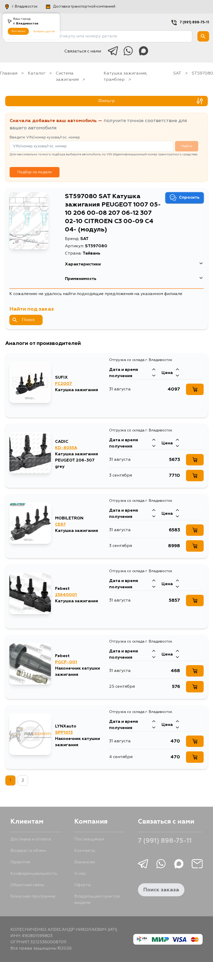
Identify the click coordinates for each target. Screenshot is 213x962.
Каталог (36, 73)
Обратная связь (27, 885)
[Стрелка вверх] (153, 370)
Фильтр (106, 101)
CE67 (60, 525)
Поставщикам (89, 839)
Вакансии (84, 862)
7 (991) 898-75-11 (194, 22)
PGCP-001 (66, 662)
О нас (80, 874)
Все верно (18, 31)
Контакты (84, 851)
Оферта (82, 885)
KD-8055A (66, 448)
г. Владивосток (25, 6)
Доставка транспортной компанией (84, 6)
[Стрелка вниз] (153, 376)
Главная (8, 73)
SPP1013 (64, 733)
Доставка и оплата (30, 839)
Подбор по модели (34, 172)
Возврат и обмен (28, 851)
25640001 (66, 595)
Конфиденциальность (33, 874)
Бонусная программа (32, 896)
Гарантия (20, 862)
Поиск (28, 320)
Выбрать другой (44, 31)
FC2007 (63, 384)
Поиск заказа (161, 889)
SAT (177, 73)
